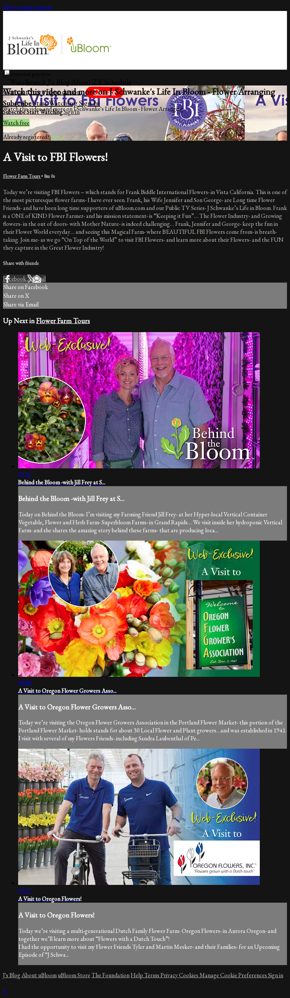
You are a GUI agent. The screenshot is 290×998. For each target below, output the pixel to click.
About (81, 82)
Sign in (89, 103)
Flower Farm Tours (22, 176)
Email (39, 279)
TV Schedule (111, 82)
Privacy (169, 975)
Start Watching (56, 103)
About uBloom (39, 975)
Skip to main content (27, 7)
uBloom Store (74, 975)
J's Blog (59, 82)
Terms (152, 975)
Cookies (189, 975)
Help (137, 975)
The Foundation (110, 975)
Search (37, 82)
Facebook (15, 279)
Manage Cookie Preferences (233, 975)
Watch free (16, 123)
